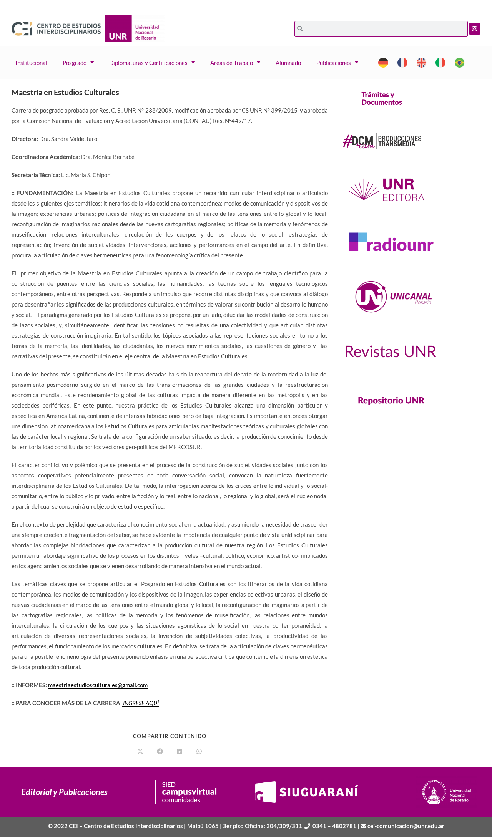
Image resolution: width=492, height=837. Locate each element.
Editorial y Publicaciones (64, 792)
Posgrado (74, 62)
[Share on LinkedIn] (179, 751)
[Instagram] (474, 29)
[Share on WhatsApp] (199, 751)
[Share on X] (140, 751)
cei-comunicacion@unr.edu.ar (405, 825)
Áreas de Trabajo (231, 62)
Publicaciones (333, 62)
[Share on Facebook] (160, 751)
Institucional (31, 62)
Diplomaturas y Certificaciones (148, 62)
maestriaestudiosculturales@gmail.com (98, 684)
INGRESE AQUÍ (141, 702)
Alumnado (288, 62)
